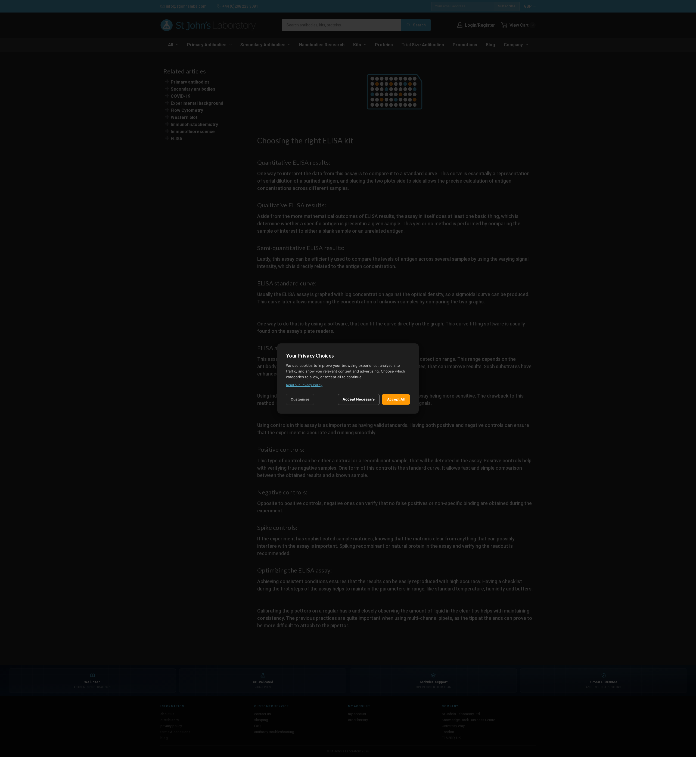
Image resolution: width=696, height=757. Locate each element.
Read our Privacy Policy (304, 385)
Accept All (396, 399)
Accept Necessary (359, 399)
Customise (300, 399)
